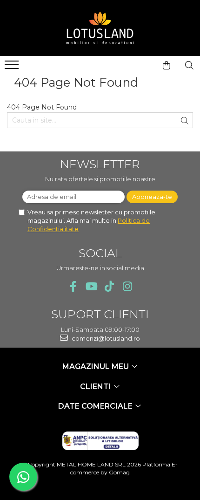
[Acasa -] (100, 28)
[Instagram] (127, 286)
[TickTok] (109, 286)
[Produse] (13, 68)
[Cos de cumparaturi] (166, 65)
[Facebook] (73, 286)
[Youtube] (91, 286)
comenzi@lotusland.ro (105, 338)
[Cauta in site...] (189, 65)
